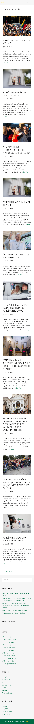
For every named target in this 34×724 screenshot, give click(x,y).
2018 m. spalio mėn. (8, 642)
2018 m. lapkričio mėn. (9, 639)
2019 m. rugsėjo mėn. (9, 637)
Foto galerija (6, 679)
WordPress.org (6, 714)
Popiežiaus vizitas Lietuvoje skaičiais (13, 613)
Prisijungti (5, 706)
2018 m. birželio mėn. (8, 653)
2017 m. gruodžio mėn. (9, 664)
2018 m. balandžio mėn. (9, 658)
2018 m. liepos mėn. (8, 650)
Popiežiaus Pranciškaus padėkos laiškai (14, 610)
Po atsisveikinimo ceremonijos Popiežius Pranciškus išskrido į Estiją (16, 150)
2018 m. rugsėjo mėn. (9, 645)
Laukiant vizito (6, 685)
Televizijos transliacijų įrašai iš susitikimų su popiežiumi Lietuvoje (15, 308)
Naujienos (5, 690)
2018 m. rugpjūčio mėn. (9, 647)
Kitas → (9, 571)
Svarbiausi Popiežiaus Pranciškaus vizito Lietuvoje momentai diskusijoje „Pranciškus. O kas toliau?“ (16, 605)
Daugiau (6, 62)
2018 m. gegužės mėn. (9, 655)
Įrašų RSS (5, 709)
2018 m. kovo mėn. (8, 661)
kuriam (28, 721)
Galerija (4, 682)
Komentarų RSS (7, 711)
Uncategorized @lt (7, 693)
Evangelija (5, 677)
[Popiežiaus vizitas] (3, 2)
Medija (4, 687)
